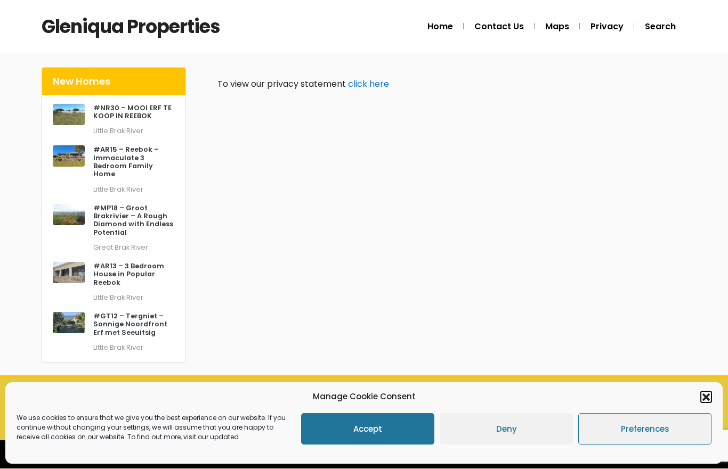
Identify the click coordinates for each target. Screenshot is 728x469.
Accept (367, 428)
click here (368, 84)
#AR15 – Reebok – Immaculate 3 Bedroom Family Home (126, 161)
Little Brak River (118, 130)
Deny (506, 428)
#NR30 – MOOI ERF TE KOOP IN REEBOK (132, 111)
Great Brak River (120, 247)
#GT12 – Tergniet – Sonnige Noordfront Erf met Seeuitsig (130, 324)
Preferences (645, 428)
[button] (706, 396)
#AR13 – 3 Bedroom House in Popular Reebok (128, 274)
